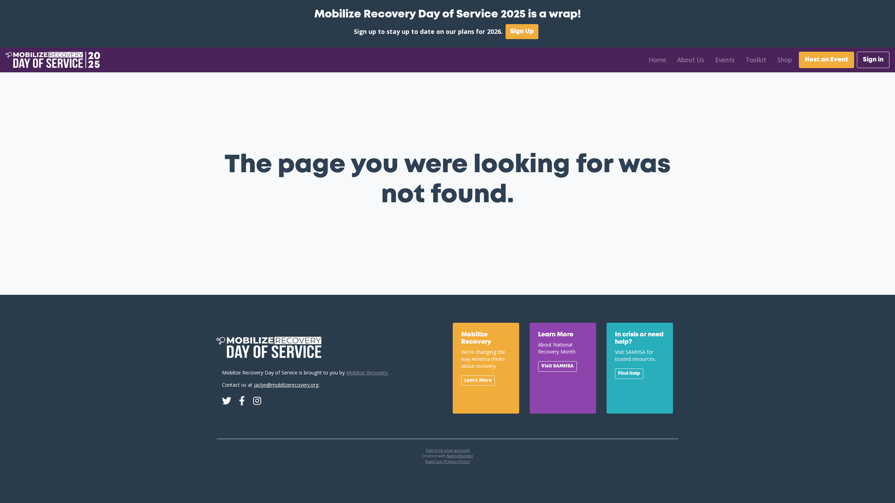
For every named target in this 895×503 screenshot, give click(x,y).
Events (725, 60)
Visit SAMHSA (557, 366)
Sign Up (522, 31)
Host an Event (826, 60)
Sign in (873, 60)
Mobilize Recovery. (367, 372)
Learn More (478, 380)
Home (657, 60)
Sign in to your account (447, 450)
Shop (785, 60)
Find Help (629, 373)
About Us (690, 60)
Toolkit (756, 60)
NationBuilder (460, 455)
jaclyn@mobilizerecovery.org (286, 384)
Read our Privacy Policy (447, 461)
